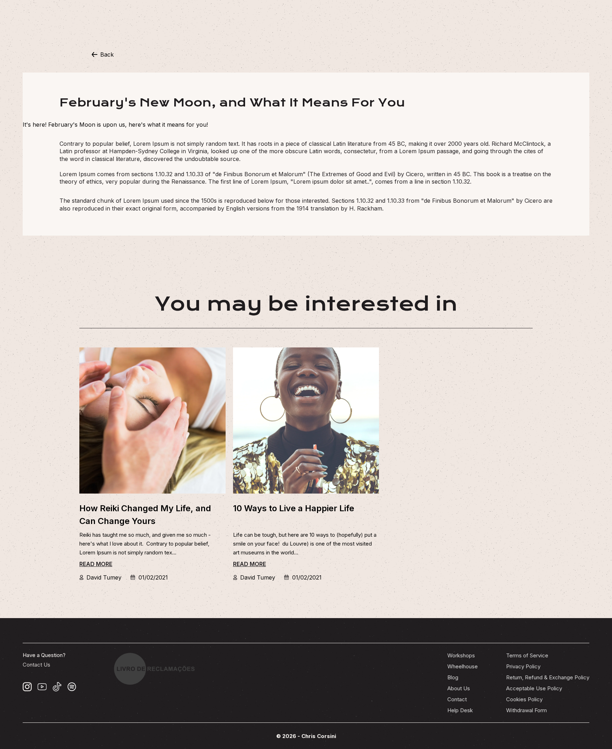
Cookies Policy (524, 699)
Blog (452, 677)
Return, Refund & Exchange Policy (547, 677)
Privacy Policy (523, 666)
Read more (95, 563)
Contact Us (36, 664)
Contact (457, 699)
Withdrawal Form (526, 710)
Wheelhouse (462, 666)
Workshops (461, 655)
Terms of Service (527, 655)
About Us (458, 688)
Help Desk (460, 710)
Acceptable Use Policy (534, 688)
